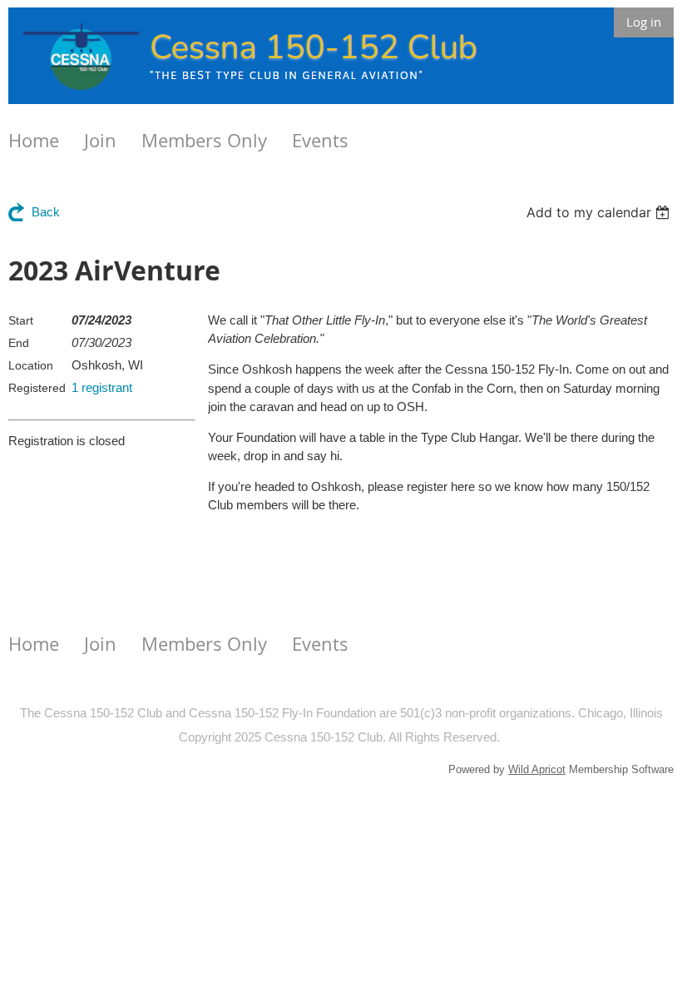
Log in (643, 21)
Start (20, 320)
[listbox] (600, 212)
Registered (37, 387)
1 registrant (102, 387)
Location (30, 365)
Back (46, 212)
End (18, 343)
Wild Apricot (537, 769)
